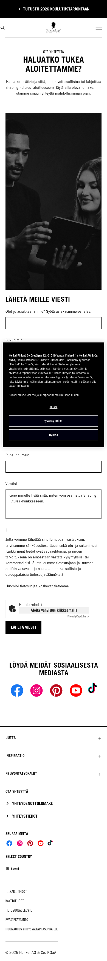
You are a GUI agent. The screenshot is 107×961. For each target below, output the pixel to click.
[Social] (9, 843)
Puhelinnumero (17, 455)
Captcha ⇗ (78, 616)
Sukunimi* (13, 340)
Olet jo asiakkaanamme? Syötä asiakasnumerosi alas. (48, 311)
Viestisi (11, 484)
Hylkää (53, 434)
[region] (54, 394)
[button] (53, 738)
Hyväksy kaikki (53, 420)
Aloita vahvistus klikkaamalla (54, 610)
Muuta (54, 407)
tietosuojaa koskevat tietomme (44, 586)
